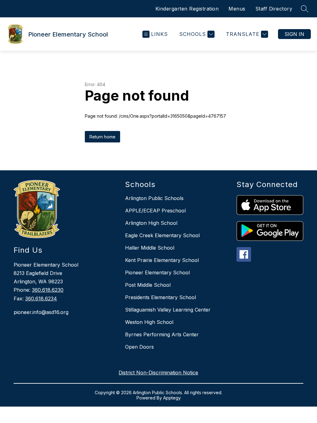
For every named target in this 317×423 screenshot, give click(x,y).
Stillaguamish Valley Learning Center (168, 310)
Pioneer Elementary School (157, 272)
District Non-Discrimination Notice (158, 372)
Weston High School (149, 322)
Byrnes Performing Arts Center (162, 334)
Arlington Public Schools (154, 198)
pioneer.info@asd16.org (41, 312)
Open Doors (139, 347)
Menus (236, 9)
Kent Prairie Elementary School (162, 260)
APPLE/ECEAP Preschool (155, 210)
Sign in (294, 34)
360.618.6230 (47, 290)
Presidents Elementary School (160, 297)
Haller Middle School (149, 248)
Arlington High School (151, 223)
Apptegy (172, 397)
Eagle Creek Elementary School (162, 235)
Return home (102, 136)
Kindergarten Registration (187, 9)
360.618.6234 (41, 298)
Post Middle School (148, 285)
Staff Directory (274, 9)
